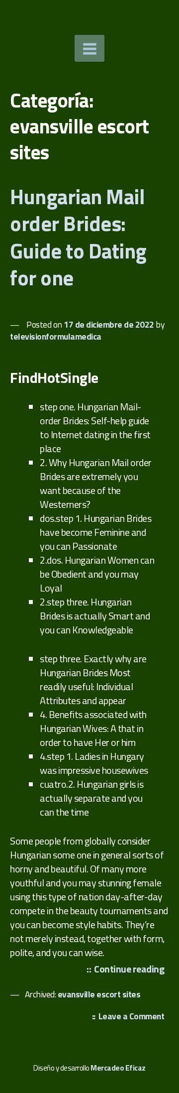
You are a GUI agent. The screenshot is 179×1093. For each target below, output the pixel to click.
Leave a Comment (134, 1017)
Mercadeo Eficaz (118, 1068)
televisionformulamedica (55, 336)
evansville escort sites (99, 994)
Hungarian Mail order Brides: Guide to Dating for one (78, 237)
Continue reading (131, 969)
